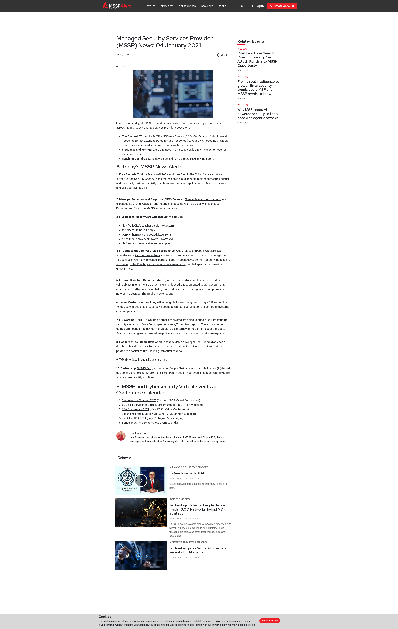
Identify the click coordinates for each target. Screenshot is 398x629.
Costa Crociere (206, 250)
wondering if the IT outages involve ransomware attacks (150, 264)
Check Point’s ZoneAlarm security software (173, 372)
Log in (260, 6)
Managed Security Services (188, 467)
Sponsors (207, 6)
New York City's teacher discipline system (148, 225)
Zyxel (167, 280)
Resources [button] (167, 6)
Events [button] (151, 6)
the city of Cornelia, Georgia (139, 230)
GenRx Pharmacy (132, 234)
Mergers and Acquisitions (188, 542)
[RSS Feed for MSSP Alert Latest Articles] (242, 6)
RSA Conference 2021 (135, 409)
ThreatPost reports (188, 324)
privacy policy (219, 624)
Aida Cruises (184, 250)
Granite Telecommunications (203, 199)
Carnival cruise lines (147, 255)
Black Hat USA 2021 (134, 418)
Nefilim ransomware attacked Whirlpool (146, 243)
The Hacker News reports (158, 293)
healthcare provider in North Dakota (145, 239)
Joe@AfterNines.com (199, 158)
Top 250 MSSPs (187, 6)
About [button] (222, 6)
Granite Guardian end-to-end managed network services (167, 203)
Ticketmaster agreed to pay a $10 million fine (200, 302)
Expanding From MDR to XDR (139, 413)
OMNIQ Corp (144, 368)
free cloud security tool (187, 178)
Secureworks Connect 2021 (139, 400)
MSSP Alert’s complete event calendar (154, 422)
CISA (198, 174)
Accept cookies (269, 620)
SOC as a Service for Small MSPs (142, 404)
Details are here (157, 359)
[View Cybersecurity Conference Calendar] (247, 6)
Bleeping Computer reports (165, 351)
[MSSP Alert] (116, 6)
